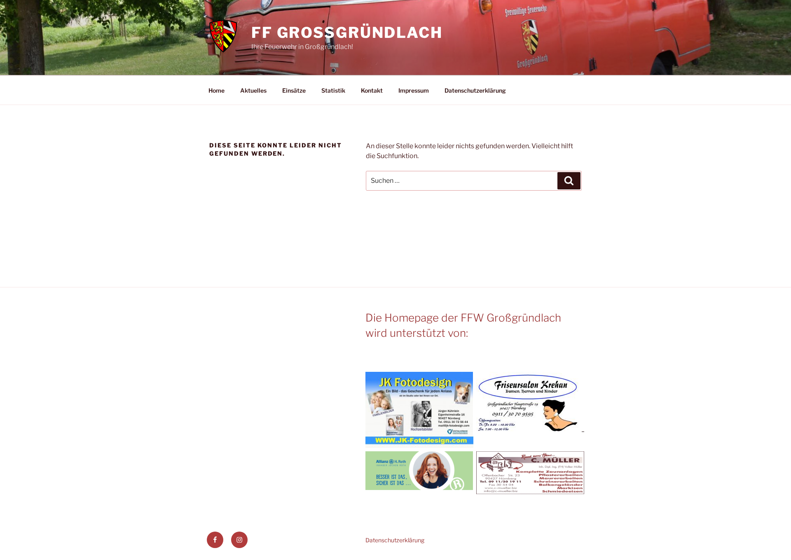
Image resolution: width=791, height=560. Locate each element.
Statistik (333, 90)
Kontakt (372, 90)
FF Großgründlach (347, 32)
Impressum (413, 90)
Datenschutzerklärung (475, 90)
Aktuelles (253, 90)
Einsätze (294, 90)
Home (216, 90)
